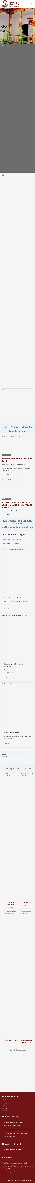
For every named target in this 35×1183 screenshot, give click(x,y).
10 (25, 753)
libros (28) (6, 539)
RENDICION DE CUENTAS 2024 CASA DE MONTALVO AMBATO (17, 505)
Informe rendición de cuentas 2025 (17, 460)
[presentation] (17, 444)
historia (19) (17, 539)
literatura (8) (7, 543)
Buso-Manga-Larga (11, 1040)
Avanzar (4, 756)
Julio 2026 (4, 1099)
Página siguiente (21, 1050)
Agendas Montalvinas (11, 903)
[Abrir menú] (31, 3)
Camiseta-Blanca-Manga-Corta (26, 1041)
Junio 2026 (4, 1103)
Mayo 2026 (4, 1108)
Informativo (6, 455)
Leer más (6, 474)
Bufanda (26, 902)
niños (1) (17, 543)
